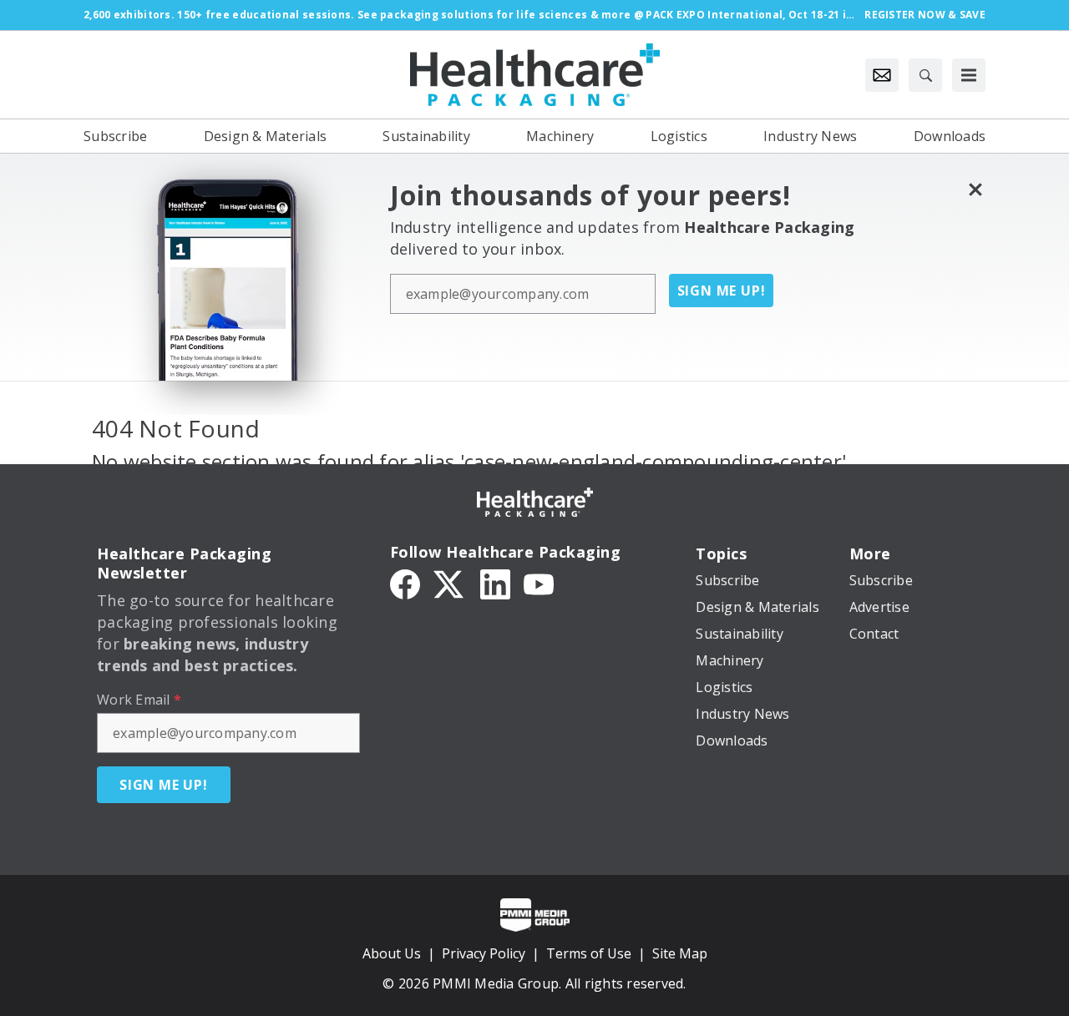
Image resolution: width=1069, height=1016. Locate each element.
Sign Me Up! (721, 290)
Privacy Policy (483, 953)
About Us (391, 953)
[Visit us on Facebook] (405, 583)
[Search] (925, 75)
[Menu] (968, 75)
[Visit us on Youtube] (539, 583)
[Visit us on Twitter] (450, 583)
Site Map (679, 953)
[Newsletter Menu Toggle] (882, 75)
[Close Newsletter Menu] (975, 189)
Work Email (139, 699)
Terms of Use (588, 953)
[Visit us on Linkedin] (495, 583)
